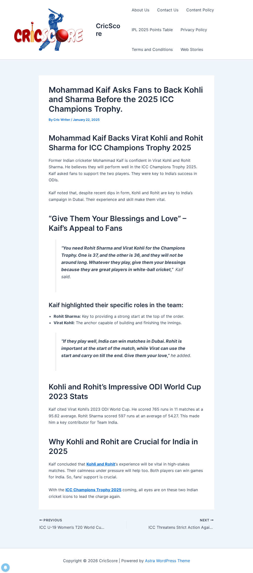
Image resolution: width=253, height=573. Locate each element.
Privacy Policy (194, 29)
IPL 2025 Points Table (152, 29)
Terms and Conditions (152, 49)
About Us (140, 9)
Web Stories (192, 49)
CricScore (108, 29)
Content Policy (200, 9)
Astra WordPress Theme (167, 560)
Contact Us (167, 9)
